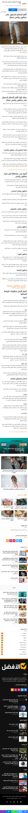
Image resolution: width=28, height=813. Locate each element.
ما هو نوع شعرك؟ (14, 578)
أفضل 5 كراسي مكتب (13, 724)
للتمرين (25, 48)
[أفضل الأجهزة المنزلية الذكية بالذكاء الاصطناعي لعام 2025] (23, 701)
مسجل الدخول (19, 530)
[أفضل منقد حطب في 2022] (23, 732)
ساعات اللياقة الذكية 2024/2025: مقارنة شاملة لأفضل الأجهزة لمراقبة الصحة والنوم (9, 756)
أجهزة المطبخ (23, 645)
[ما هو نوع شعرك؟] (23, 580)
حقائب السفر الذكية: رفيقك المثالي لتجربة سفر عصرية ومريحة (14, 449)
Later (23, 9)
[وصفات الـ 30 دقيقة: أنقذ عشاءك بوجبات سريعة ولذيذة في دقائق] (22, 607)
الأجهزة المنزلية (22, 649)
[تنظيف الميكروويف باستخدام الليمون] (7, 513)
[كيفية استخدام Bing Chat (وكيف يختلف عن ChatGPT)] (21, 502)
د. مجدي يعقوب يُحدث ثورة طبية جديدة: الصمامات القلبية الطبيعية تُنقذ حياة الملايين (10, 775)
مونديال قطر (23, 647)
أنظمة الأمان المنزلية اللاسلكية (11, 712)
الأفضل (22, 444)
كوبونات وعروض (22, 642)
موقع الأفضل (23, 796)
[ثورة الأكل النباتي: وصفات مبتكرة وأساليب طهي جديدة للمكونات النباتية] (22, 621)
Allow (17, 9)
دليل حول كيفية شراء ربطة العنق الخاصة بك (17, 169)
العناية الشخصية (22, 654)
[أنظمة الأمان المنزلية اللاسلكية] (23, 714)
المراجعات (24, 635)
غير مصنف (24, 651)
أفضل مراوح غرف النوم (13, 737)
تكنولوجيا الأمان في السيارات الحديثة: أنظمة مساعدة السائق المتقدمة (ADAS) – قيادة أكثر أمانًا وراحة (10, 600)
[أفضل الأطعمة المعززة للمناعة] (21, 513)
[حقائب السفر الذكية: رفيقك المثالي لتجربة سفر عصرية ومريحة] (22, 594)
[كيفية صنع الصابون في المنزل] (7, 502)
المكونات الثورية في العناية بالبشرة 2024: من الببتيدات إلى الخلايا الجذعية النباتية (10, 560)
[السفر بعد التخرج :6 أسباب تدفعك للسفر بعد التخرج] (23, 573)
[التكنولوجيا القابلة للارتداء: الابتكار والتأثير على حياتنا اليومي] (23, 708)
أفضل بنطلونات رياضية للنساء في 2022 (16, 286)
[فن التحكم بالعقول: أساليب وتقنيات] (23, 782)
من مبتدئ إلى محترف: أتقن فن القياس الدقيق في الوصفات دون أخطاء (11, 613)
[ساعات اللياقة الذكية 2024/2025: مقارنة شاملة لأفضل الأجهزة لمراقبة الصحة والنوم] (23, 757)
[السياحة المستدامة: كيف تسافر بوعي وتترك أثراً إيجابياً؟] (23, 567)
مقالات (24, 638)
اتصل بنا (8, 798)
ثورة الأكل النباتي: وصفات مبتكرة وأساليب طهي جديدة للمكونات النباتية (10, 620)
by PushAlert (3, 10)
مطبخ (25, 640)
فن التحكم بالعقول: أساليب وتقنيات (10, 780)
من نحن (19, 798)
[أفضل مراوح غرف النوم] (23, 739)
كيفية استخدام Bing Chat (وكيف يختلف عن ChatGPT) (21, 507)
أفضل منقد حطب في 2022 (12, 730)
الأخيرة (14, 588)
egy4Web (4, 796)
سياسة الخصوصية (14, 798)
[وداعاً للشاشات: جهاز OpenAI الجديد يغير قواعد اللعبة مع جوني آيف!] (23, 764)
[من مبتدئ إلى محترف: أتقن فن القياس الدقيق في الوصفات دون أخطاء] (22, 614)
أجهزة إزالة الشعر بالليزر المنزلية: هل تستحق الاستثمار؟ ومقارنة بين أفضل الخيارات (10, 553)
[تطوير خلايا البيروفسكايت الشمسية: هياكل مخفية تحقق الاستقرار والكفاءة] (23, 789)
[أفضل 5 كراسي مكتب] (23, 726)
